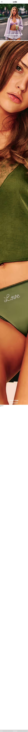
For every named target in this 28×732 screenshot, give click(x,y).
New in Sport (15, 730)
